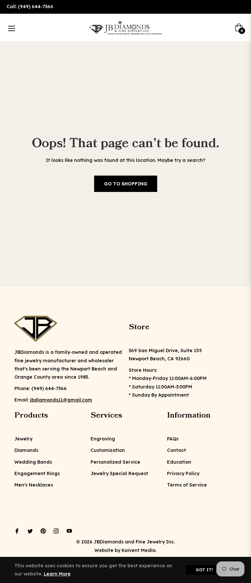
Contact (176, 450)
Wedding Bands (33, 462)
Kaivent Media (139, 550)
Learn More (57, 574)
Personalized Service (115, 462)
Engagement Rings (37, 473)
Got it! (204, 569)
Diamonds (26, 450)
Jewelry (23, 439)
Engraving (103, 439)
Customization (108, 450)
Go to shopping (125, 184)
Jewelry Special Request (119, 473)
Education (179, 462)
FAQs (172, 439)
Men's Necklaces (33, 485)
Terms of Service (187, 485)
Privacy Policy (183, 473)
